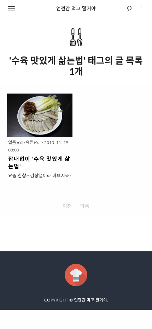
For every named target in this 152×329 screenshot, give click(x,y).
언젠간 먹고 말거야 (76, 8)
